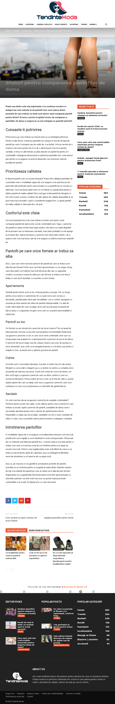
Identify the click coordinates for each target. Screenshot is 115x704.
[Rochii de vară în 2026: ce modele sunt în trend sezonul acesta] (11, 625)
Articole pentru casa (61, 645)
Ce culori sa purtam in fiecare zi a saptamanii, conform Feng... (63, 612)
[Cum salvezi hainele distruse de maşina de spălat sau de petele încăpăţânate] (47, 638)
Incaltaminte (61, 24)
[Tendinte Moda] (57, 10)
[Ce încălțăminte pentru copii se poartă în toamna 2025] (16, 543)
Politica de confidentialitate (52, 693)
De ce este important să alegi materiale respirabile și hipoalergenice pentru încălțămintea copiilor (63, 558)
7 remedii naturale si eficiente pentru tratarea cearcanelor (92, 172)
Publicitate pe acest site (15, 696)
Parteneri (20, 693)
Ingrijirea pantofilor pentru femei (58, 518)
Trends (84, 24)
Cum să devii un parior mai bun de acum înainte (21, 519)
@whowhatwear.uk (74, 586)
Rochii (80, 134)
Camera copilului (44, 24)
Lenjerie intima (83, 150)
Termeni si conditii (73, 693)
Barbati (93, 24)
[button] (106, 24)
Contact (30, 696)
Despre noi (10, 693)
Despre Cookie (33, 693)
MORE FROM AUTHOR (39, 530)
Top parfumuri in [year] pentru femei (63, 626)
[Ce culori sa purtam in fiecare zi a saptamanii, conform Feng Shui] (47, 610)
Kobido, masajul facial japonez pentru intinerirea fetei (92, 159)
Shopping (30, 24)
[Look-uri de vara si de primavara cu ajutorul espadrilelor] (39, 543)
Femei (20, 24)
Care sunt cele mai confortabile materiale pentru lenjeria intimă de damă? (93, 144)
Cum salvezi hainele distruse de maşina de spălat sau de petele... (62, 639)
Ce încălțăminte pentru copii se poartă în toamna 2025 (15, 555)
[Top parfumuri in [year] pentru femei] (47, 626)
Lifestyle (81, 118)
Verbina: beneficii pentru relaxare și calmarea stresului (92, 114)
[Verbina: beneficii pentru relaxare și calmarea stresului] (11, 611)
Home (8, 31)
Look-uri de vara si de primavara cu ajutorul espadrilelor (38, 555)
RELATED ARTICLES (16, 530)
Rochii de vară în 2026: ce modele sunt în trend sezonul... (26, 625)
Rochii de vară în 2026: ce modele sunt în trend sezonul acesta (92, 128)
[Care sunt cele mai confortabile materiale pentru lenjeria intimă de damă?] (11, 641)
